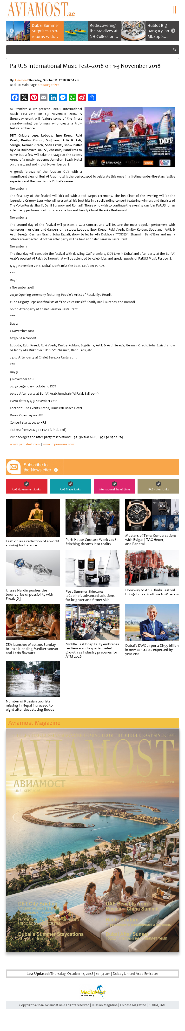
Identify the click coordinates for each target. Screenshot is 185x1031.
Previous (11, 30)
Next (173, 30)
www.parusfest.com (25, 444)
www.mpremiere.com (58, 444)
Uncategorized (48, 85)
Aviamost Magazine (34, 723)
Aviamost (21, 80)
